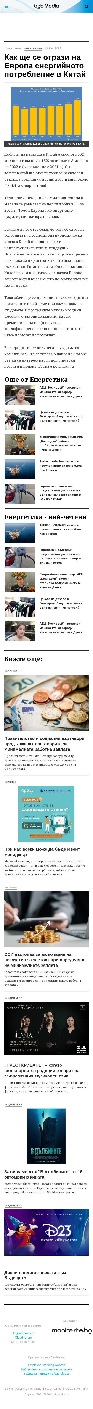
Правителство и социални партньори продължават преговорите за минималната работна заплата (44, 743)
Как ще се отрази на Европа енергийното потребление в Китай (45, 65)
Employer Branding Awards (46, 1365)
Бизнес (11, 782)
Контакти (82, 1388)
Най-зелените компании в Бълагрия (46, 1369)
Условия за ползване (28, 1388)
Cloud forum (23, 1337)
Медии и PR (13, 998)
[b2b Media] (46, 6)
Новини (11, 671)
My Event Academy (17, 861)
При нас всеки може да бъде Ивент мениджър (42, 851)
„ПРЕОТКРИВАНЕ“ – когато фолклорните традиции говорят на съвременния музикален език (42, 1070)
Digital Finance (23, 1333)
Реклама (69, 1388)
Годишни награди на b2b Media (46, 1373)
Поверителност (53, 1388)
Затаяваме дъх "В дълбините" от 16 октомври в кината (43, 1174)
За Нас (9, 1388)
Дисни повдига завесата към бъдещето (35, 1275)
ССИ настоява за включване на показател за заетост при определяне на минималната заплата (44, 959)
